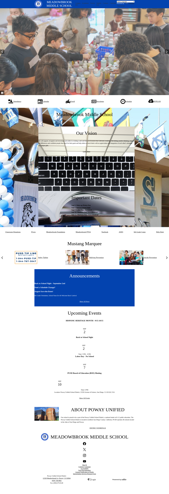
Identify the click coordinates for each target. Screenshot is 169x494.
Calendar (86, 220)
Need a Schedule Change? (44, 287)
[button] (78, 4)
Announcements (84, 275)
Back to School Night (83, 207)
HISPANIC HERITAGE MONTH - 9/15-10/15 (84, 321)
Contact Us (86, 186)
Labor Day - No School (84, 356)
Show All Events (84, 398)
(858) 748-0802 (57, 480)
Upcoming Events (84, 313)
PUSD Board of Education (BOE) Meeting (84, 373)
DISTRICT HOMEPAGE (98, 428)
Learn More (86, 151)
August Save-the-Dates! (43, 291)
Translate (131, 3)
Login (91, 479)
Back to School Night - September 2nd (49, 283)
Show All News (84, 301)
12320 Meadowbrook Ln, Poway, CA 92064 (57, 478)
